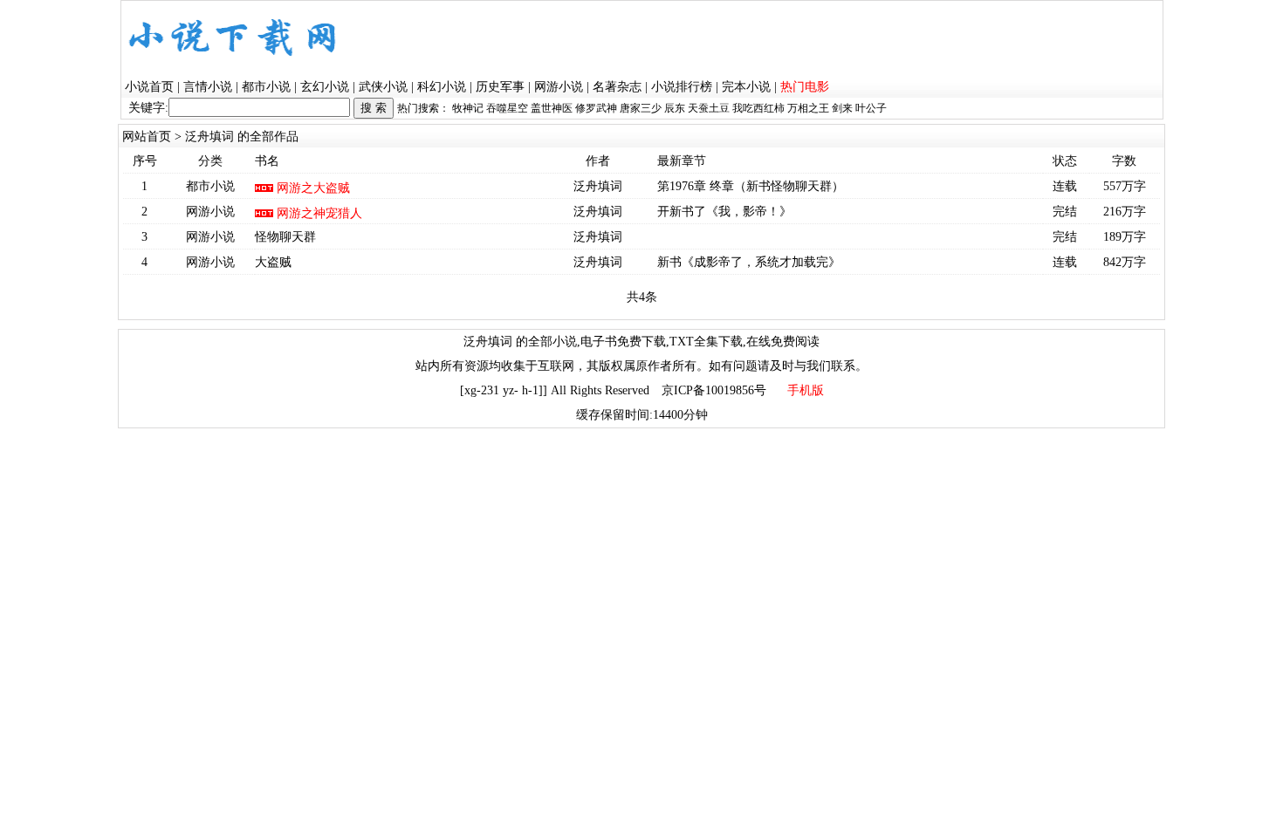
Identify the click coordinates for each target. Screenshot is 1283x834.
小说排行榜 (681, 86)
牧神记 (468, 108)
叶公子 (871, 108)
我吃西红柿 (758, 108)
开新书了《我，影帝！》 (724, 211)
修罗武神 (596, 108)
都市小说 (266, 86)
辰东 (674, 108)
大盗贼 (273, 262)
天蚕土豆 (709, 108)
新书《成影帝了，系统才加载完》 (748, 262)
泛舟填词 (597, 186)
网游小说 (558, 86)
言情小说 (207, 86)
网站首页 (146, 136)
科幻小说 (441, 86)
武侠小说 (383, 86)
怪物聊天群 (285, 236)
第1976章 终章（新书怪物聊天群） (750, 186)
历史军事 (500, 86)
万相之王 (808, 108)
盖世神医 (552, 108)
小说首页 (149, 86)
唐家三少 (641, 108)
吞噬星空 (507, 108)
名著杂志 (617, 86)
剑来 (842, 108)
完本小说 (746, 86)
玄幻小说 (324, 86)
